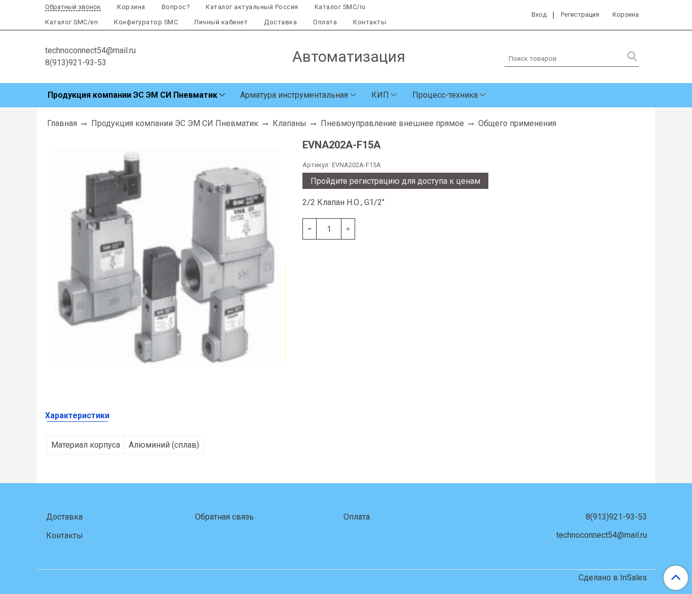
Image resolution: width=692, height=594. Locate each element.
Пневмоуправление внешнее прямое (392, 123)
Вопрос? (176, 7)
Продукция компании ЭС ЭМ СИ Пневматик (132, 95)
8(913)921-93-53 (75, 62)
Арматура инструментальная (294, 95)
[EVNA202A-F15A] (169, 256)
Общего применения (517, 123)
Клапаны (289, 123)
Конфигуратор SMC (146, 22)
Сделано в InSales (613, 578)
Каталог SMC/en (71, 22)
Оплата (325, 22)
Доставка (280, 22)
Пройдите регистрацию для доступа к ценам (395, 181)
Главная (62, 123)
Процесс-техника (445, 95)
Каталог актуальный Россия (252, 7)
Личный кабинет (221, 22)
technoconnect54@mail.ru (90, 50)
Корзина (131, 7)
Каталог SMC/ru (340, 7)
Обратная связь (224, 517)
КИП (380, 95)
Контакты (369, 22)
